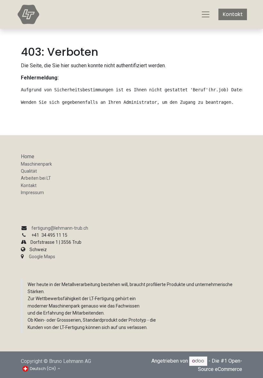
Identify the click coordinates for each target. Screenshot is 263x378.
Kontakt (233, 14)
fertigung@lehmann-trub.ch (59, 228)
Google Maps (42, 256)
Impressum (32, 192)
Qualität (29, 171)
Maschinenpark (36, 164)
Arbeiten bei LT (36, 178)
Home (27, 156)
